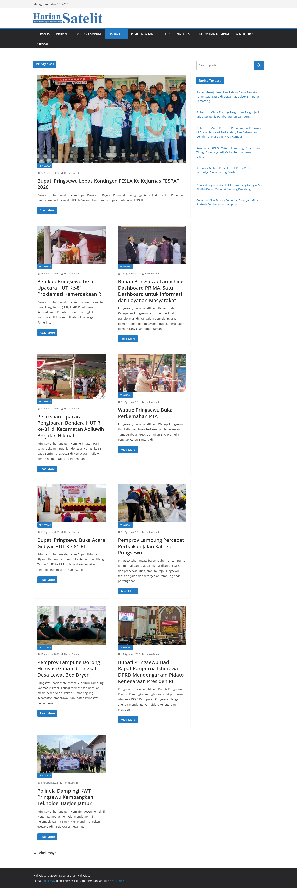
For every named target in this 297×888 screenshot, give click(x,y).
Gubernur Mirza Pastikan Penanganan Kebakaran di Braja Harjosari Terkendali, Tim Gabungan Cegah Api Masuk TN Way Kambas (229, 132)
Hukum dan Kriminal (214, 34)
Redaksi (42, 43)
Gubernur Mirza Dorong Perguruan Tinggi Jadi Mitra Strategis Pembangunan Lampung (227, 202)
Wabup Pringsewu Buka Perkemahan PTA (145, 412)
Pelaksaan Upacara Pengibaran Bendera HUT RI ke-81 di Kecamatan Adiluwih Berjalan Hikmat (70, 426)
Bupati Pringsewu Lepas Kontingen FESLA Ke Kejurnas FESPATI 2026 (109, 183)
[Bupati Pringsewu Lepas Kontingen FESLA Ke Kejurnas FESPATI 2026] (111, 119)
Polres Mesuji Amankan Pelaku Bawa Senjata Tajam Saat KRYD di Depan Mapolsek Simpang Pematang (227, 96)
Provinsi (62, 34)
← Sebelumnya (44, 853)
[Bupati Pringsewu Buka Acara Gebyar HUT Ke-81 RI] (71, 503)
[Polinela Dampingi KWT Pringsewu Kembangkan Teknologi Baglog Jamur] (71, 754)
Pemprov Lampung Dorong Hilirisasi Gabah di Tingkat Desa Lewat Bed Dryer (68, 668)
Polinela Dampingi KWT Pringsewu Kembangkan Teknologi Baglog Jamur (65, 796)
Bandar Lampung (89, 34)
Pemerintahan (142, 34)
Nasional (184, 34)
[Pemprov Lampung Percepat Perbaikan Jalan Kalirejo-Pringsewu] (152, 503)
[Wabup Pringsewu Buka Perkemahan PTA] (152, 373)
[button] (122, 34)
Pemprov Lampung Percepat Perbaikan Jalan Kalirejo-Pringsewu (151, 546)
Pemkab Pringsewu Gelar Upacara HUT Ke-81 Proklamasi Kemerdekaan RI (70, 287)
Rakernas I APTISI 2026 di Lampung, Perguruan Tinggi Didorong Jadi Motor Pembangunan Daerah (228, 152)
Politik (165, 34)
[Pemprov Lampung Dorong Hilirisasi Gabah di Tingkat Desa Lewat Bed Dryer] (71, 625)
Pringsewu (45, 165)
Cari (259, 65)
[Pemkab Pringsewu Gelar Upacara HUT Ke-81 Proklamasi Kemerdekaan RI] (71, 245)
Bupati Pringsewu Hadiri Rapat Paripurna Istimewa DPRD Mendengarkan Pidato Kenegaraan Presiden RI (151, 671)
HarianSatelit (71, 173)
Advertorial (245, 34)
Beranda (43, 34)
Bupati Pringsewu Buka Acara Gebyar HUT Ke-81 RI (71, 543)
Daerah (114, 34)
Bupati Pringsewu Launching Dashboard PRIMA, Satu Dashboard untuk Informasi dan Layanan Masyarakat (150, 291)
